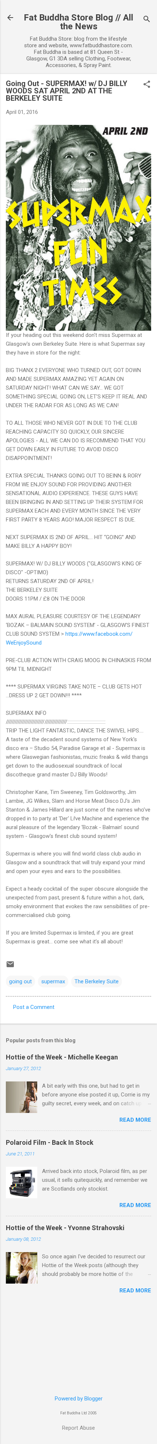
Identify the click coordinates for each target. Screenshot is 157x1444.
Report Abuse (78, 1428)
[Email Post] (10, 967)
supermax (53, 981)
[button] (146, 85)
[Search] (146, 20)
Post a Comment (33, 1007)
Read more (135, 1120)
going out (20, 981)
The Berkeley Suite (96, 981)
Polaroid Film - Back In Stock (49, 1142)
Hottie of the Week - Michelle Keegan (62, 1057)
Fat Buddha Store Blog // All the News (78, 21)
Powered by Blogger (79, 1398)
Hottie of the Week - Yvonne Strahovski (65, 1228)
